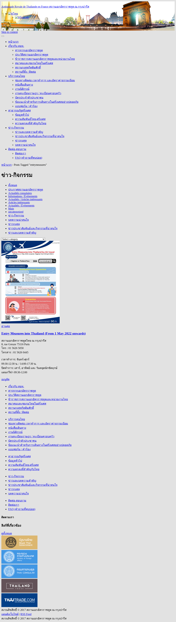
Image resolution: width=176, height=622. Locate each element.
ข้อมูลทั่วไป (22, 114)
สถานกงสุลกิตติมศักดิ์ (28, 67)
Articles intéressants (19, 202)
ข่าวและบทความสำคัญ (29, 131)
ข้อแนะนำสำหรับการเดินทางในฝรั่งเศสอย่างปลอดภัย (46, 101)
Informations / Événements (22, 196)
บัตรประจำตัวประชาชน (29, 97)
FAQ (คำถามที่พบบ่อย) (28, 157)
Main (11, 208)
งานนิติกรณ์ (22, 89)
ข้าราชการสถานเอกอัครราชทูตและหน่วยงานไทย (45, 58)
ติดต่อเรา (20, 153)
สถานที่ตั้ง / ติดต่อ (25, 71)
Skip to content (9, 32)
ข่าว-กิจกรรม (16, 127)
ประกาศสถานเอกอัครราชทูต (25, 189)
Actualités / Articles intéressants (25, 199)
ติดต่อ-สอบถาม (17, 149)
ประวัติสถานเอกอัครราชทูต (31, 54)
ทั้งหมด (12, 185)
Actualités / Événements (21, 205)
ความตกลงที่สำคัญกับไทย (30, 123)
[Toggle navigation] (2, 36)
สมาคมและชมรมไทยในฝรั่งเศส (34, 63)
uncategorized (15, 211)
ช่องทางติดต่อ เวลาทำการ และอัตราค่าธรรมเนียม (45, 80)
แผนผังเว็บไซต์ (10, 614)
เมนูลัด (5, 379)
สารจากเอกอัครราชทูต (29, 50)
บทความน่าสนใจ (25, 144)
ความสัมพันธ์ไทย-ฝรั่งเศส (30, 119)
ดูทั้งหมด (6, 533)
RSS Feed (25, 614)
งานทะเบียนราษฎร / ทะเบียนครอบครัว (38, 93)
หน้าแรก (13, 41)
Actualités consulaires (20, 193)
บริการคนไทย (16, 76)
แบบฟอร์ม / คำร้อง (26, 106)
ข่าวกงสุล (21, 140)
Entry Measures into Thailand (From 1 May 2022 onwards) (43, 333)
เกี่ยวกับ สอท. (16, 46)
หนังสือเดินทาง (24, 84)
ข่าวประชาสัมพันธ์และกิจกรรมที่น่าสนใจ (39, 136)
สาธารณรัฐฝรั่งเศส (19, 110)
